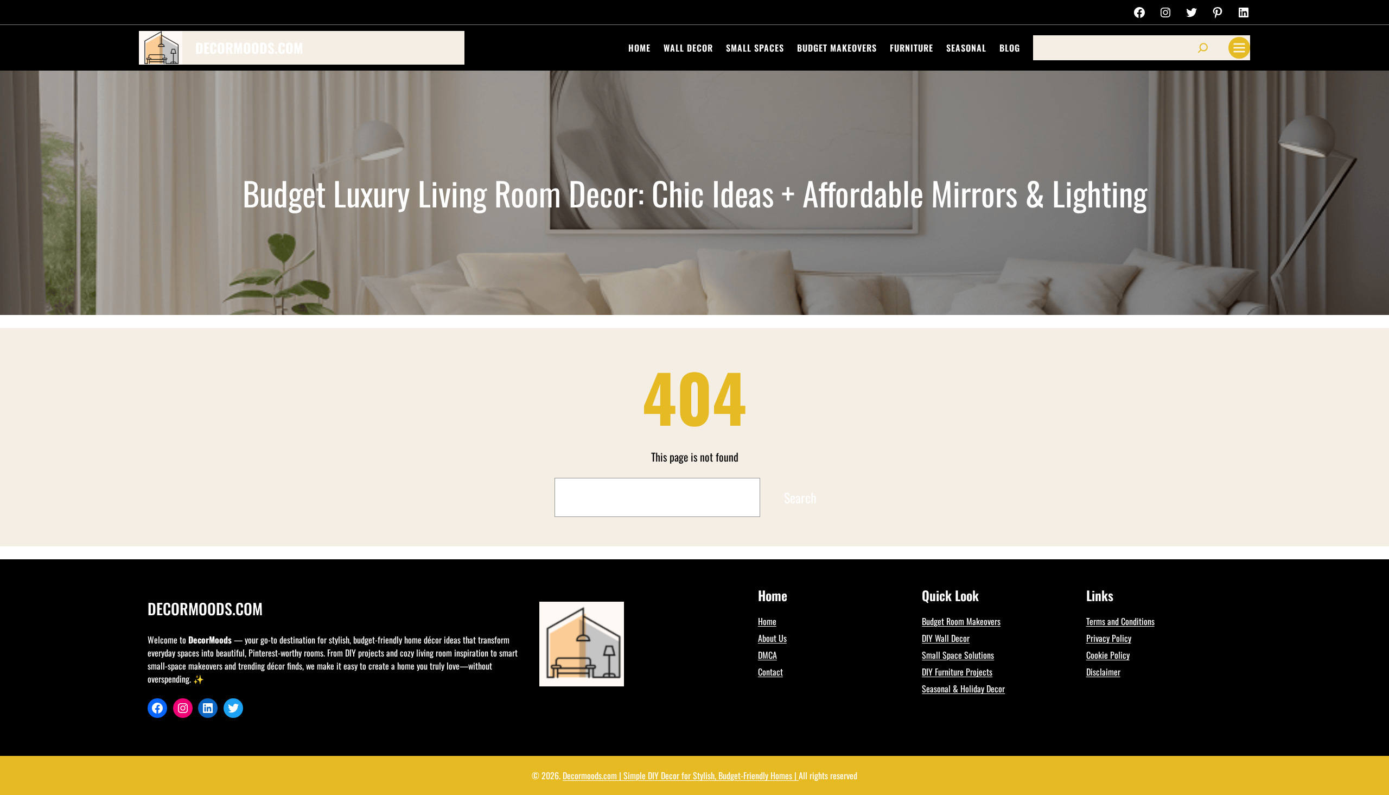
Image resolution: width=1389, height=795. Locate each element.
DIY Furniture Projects (957, 671)
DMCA (767, 654)
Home (767, 621)
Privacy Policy (1108, 638)
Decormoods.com (249, 47)
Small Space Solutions (958, 654)
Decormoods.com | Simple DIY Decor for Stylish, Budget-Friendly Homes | (681, 775)
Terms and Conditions (1120, 621)
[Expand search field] (1202, 47)
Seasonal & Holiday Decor (963, 688)
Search (800, 497)
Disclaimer (1103, 671)
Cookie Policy (1108, 654)
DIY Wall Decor (946, 638)
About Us (772, 638)
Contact (770, 671)
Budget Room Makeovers (961, 621)
